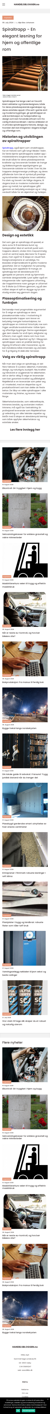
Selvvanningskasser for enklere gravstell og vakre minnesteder (25, 536)
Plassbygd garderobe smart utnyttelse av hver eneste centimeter (24, 825)
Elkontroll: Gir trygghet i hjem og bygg (22, 488)
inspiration (8, 18)
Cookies (25, 1397)
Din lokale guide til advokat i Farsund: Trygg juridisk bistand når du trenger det (25, 776)
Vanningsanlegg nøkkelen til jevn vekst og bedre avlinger (24, 973)
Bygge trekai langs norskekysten (19, 728)
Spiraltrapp (7, 148)
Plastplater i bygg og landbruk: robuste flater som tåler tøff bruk (22, 924)
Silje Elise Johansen (26, 22)
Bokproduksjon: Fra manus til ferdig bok (23, 682)
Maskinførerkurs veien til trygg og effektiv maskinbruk (24, 585)
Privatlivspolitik (28, 1411)
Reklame (25, 1389)
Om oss (25, 1393)
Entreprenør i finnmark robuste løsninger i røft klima (24, 874)
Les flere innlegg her (25, 430)
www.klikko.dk (27, 1370)
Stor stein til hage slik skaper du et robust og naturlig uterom (24, 1023)
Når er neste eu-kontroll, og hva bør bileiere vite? (21, 634)
